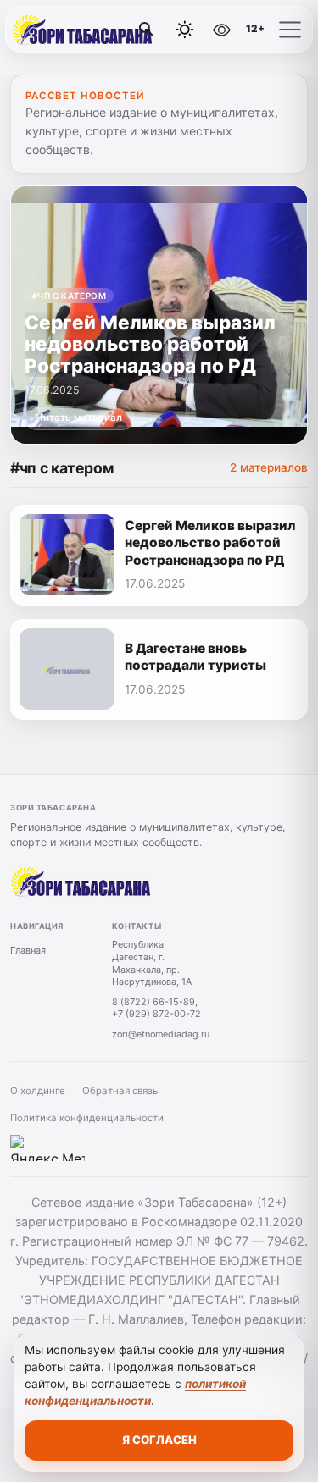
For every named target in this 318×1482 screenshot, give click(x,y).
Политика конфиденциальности (87, 1118)
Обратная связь (120, 1091)
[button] (290, 30)
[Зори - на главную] (83, 29)
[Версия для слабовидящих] (221, 29)
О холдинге (37, 1091)
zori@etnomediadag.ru (160, 1034)
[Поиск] (147, 30)
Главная (28, 950)
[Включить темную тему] (185, 30)
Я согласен (159, 1439)
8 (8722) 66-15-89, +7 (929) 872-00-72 (156, 1008)
